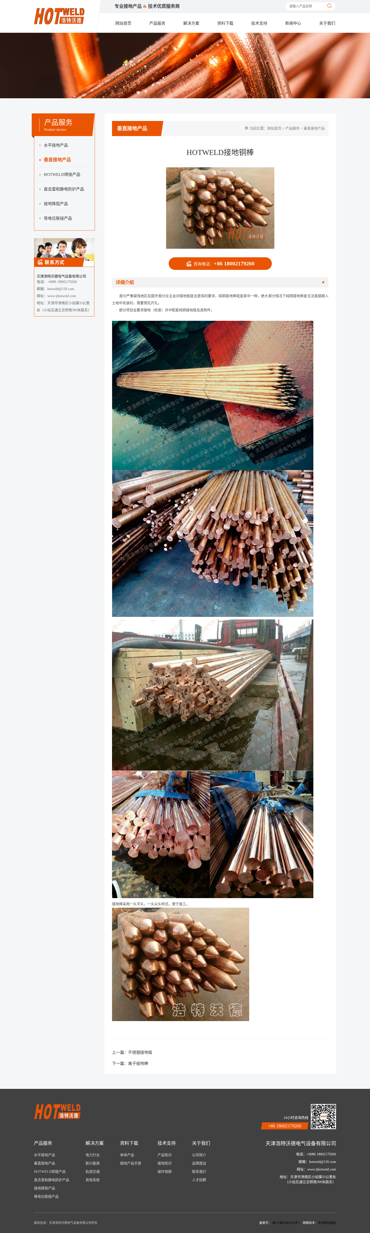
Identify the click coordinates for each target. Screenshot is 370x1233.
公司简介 (199, 1155)
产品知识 (165, 1155)
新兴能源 (93, 1163)
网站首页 (123, 23)
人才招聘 (199, 1180)
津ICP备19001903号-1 (286, 1223)
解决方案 (191, 23)
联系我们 (199, 1172)
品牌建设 (199, 1163)
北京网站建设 (327, 1223)
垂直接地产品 (57, 159)
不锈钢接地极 (140, 1052)
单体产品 (127, 1155)
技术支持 (259, 23)
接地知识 (165, 1163)
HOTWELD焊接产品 (62, 174)
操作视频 (165, 1172)
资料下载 (225, 23)
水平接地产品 (56, 145)
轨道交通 (93, 1172)
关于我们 (327, 23)
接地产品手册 (130, 1163)
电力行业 (93, 1155)
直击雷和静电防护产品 (64, 189)
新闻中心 (293, 23)
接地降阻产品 (56, 204)
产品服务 (157, 23)
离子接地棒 (138, 1063)
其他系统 (93, 1180)
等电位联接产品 (58, 218)
